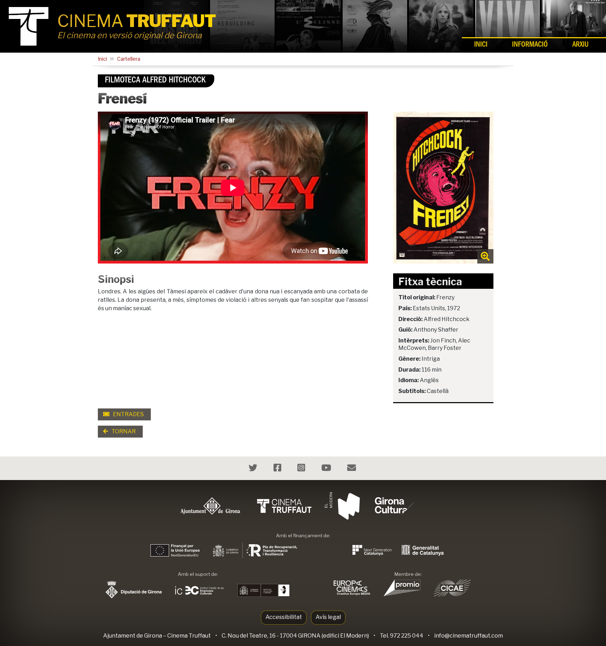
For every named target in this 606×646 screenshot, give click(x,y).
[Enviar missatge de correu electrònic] (352, 469)
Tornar (123, 431)
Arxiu (580, 45)
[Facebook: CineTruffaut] (278, 469)
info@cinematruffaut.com (468, 635)
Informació (530, 45)
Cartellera (128, 59)
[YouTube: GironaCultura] (327, 469)
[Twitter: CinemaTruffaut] (254, 469)
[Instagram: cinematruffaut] (302, 469)
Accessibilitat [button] (283, 617)
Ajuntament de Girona (132, 635)
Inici (480, 45)
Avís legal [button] (328, 617)
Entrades (128, 414)
